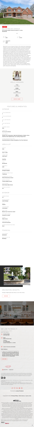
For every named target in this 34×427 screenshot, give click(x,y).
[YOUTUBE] (19, 388)
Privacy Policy (14, 395)
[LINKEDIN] (17, 388)
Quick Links (28, 395)
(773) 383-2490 (17, 89)
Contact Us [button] (17, 319)
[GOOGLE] (22, 388)
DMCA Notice (22, 395)
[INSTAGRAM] (14, 388)
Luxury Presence (20, 390)
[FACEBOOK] (12, 388)
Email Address (4, 349)
